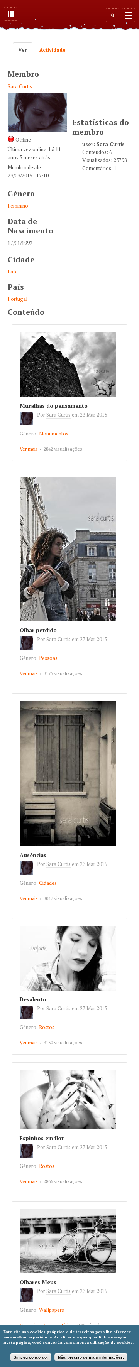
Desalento (33, 999)
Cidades (48, 882)
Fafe (13, 271)
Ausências (33, 855)
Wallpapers (51, 1309)
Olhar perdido (38, 630)
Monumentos (53, 433)
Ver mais (29, 449)
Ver (25, 49)
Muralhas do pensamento (54, 405)
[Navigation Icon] (128, 15)
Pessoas (48, 658)
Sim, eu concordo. (31, 1357)
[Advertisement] (105, 86)
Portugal (17, 298)
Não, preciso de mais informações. (91, 1357)
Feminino (18, 205)
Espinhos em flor (42, 1138)
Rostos (46, 1027)
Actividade (52, 49)
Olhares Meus (38, 1282)
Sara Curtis (20, 86)
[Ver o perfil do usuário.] (28, 423)
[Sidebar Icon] (10, 14)
